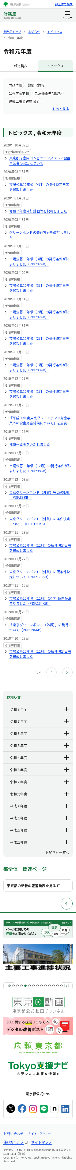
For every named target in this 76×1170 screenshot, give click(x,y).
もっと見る (60, 108)
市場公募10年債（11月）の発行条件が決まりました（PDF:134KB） (40, 601)
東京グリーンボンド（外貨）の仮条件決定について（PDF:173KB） (39, 574)
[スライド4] (21, 986)
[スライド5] (25, 986)
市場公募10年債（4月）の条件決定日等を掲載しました (39, 187)
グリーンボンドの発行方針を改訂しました (39, 235)
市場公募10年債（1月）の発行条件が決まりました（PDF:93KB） (39, 367)
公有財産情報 (19, 93)
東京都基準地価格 (48, 93)
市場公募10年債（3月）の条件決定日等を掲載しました (39, 288)
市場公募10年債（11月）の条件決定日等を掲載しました (40, 654)
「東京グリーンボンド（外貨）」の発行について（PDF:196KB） (40, 627)
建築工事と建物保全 (24, 101)
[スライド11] (49, 986)
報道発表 (20, 65)
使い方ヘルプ (13, 1142)
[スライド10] (45, 986)
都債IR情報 (36, 85)
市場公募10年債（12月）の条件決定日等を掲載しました (40, 548)
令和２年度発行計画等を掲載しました (38, 210)
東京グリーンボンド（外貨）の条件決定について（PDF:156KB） (39, 521)
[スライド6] (29, 986)
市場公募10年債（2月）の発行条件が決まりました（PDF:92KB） (39, 314)
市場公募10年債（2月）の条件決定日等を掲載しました (39, 341)
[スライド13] (57, 986)
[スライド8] (37, 986)
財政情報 (15, 85)
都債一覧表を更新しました (29, 444)
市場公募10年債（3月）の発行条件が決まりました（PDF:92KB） (39, 261)
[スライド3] (17, 986)
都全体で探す (64, 4)
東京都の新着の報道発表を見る (31, 885)
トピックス (55, 65)
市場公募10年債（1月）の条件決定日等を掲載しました (39, 394)
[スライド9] (41, 986)
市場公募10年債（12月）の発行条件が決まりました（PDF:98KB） (40, 468)
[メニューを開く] (67, 15)
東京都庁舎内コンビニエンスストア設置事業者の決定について (39, 160)
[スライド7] (33, 986)
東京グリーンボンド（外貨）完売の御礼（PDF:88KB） (39, 495)
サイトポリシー (39, 1133)
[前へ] (9, 985)
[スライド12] (53, 986)
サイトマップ (41, 1142)
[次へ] (67, 985)
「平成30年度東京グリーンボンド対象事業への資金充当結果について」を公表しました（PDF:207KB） (40, 420)
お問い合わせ (13, 1133)
